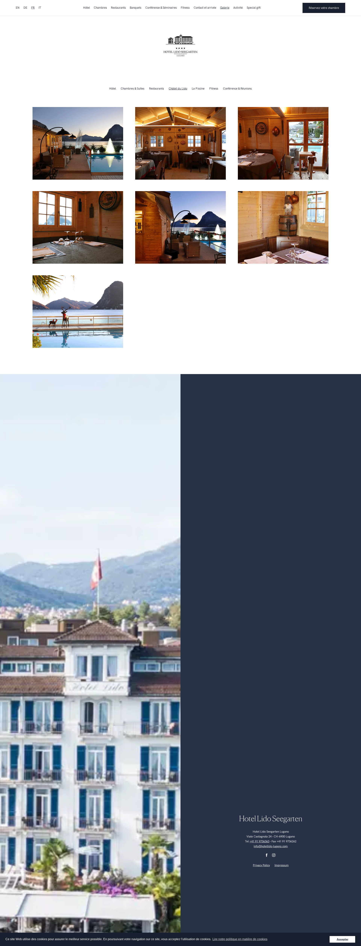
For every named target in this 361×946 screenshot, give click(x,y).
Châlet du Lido (178, 88)
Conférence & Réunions (237, 88)
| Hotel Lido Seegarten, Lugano (180, 45)
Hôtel (86, 7)
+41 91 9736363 (259, 841)
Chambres (100, 7)
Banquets (135, 7)
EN (18, 7)
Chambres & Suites (132, 88)
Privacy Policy (261, 865)
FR (33, 7)
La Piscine (198, 88)
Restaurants (118, 7)
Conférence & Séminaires (161, 7)
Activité (238, 7)
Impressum (282, 865)
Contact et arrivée (205, 7)
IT (40, 7)
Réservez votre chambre (324, 8)
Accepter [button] (342, 939)
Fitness (185, 7)
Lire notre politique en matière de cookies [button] (239, 939)
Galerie (224, 7)
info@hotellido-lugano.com (271, 846)
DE (25, 7)
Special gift (254, 7)
